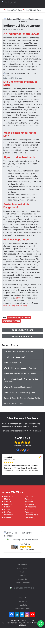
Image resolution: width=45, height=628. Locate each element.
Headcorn (29, 496)
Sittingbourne (30, 507)
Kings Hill (28, 499)
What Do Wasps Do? (12, 362)
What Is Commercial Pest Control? (18, 387)
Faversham (9, 515)
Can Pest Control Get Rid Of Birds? (18, 351)
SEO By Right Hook (22, 609)
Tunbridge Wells (31, 515)
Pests (22, 572)
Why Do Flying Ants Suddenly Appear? (20, 368)
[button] (41, 3)
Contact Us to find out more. (15, 306)
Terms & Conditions (22, 583)
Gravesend (8, 517)
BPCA (18, 298)
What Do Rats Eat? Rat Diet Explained (19, 392)
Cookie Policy (23, 601)
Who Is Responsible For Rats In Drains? (20, 373)
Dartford (7, 512)
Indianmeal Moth (15, 317)
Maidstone (8, 496)
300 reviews (26, 446)
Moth (27, 317)
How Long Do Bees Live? (14, 357)
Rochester (29, 501)
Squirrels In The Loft (22, 330)
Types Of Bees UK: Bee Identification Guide (22, 398)
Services (22, 575)
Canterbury (9, 509)
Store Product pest (11, 321)
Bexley (7, 507)
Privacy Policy (22, 605)
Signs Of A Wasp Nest (22, 336)
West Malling (30, 517)
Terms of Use (23, 598)
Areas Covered (22, 568)
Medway (7, 499)
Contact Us (22, 579)
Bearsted (8, 504)
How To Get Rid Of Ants (14, 403)
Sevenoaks (29, 504)
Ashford (7, 501)
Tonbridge (29, 512)
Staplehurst (29, 509)
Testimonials (22, 565)
